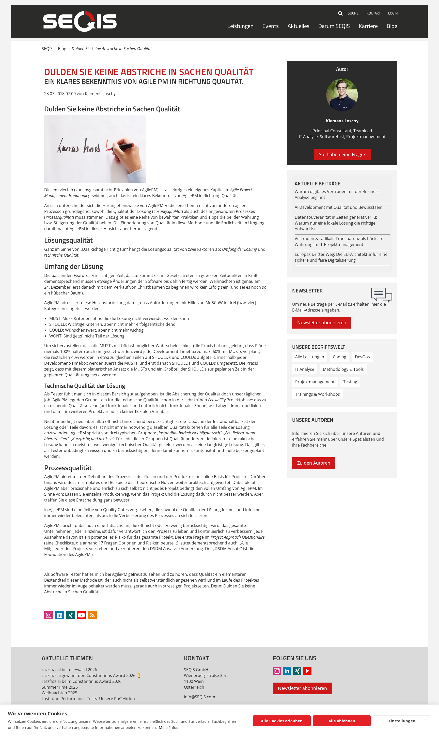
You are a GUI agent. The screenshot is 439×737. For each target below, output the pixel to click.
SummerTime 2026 (60, 687)
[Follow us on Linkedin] (59, 615)
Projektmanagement (315, 382)
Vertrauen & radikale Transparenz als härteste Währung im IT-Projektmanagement (339, 241)
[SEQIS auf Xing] (297, 671)
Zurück (48, 627)
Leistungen (240, 26)
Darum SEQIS (334, 26)
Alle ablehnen (341, 720)
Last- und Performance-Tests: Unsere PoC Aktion (88, 698)
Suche (341, 13)
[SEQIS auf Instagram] (277, 671)
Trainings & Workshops (317, 394)
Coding (339, 357)
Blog (392, 26)
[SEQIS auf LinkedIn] (287, 671)
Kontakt (374, 13)
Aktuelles (298, 26)
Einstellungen (402, 720)
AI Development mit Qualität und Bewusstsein (338, 207)
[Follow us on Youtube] (81, 615)
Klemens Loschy (342, 121)
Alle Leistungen (309, 357)
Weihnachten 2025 (59, 693)
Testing (350, 382)
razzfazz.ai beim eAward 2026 (69, 669)
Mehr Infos (168, 727)
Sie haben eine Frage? (342, 154)
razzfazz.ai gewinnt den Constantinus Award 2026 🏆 (92, 675)
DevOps (362, 357)
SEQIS (47, 48)
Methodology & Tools (343, 369)
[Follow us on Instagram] (48, 615)
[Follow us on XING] (70, 615)
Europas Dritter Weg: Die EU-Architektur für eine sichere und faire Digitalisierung (341, 257)
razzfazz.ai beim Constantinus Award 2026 (81, 681)
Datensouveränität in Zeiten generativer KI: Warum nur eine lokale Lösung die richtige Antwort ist (336, 223)
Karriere (368, 26)
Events (270, 26)
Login (393, 13)
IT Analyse (304, 369)
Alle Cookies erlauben (282, 720)
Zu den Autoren (313, 463)
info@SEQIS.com (199, 697)
